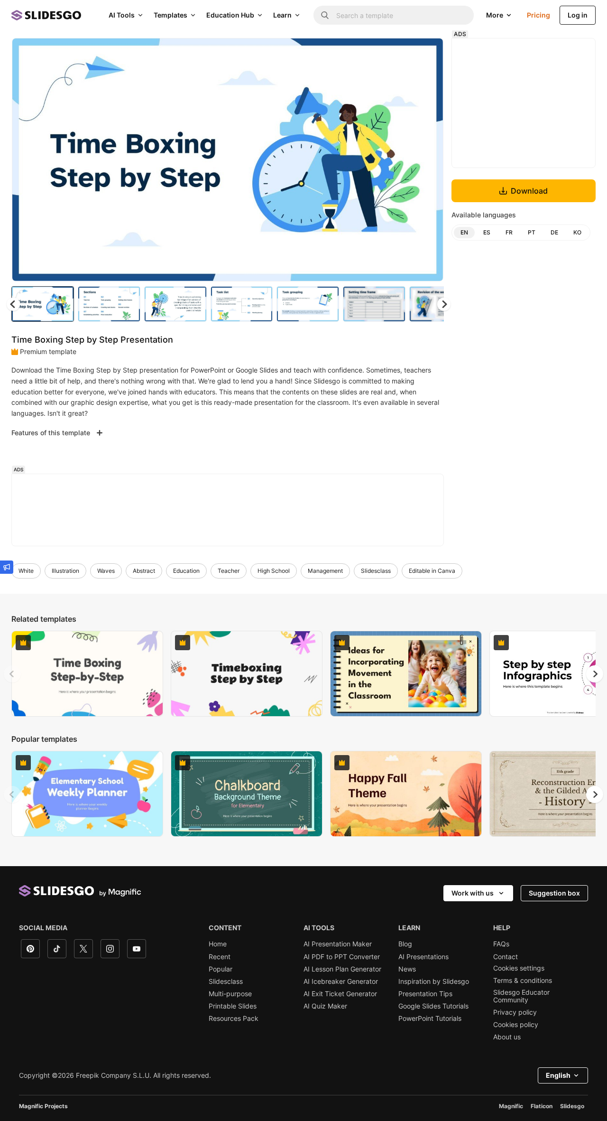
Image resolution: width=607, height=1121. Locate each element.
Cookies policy (515, 1024)
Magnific (511, 1106)
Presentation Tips (425, 994)
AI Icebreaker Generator (341, 981)
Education (186, 570)
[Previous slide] (12, 673)
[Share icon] (427, 53)
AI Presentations (423, 957)
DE (554, 232)
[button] (443, 304)
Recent (219, 957)
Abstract (144, 570)
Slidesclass (376, 570)
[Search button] (324, 15)
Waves (106, 570)
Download (529, 191)
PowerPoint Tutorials (429, 1018)
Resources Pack (233, 1018)
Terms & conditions (522, 980)
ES (486, 232)
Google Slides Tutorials (433, 1006)
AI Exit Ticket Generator (340, 994)
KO (577, 232)
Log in (578, 15)
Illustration (65, 570)
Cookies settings (518, 968)
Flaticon (541, 1106)
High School (274, 570)
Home (218, 944)
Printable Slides (233, 1006)
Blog (405, 944)
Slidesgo (572, 1106)
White (26, 570)
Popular (220, 969)
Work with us (472, 893)
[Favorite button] (402, 53)
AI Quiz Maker (325, 1006)
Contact (505, 957)
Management (325, 570)
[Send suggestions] (6, 567)
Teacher (228, 570)
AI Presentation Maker (338, 944)
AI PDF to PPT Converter (342, 957)
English (558, 1075)
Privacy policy (515, 1012)
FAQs (501, 944)
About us (507, 1037)
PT (531, 232)
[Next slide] (429, 159)
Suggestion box (554, 893)
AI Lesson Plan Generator (342, 969)
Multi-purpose (230, 994)
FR (509, 232)
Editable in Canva (432, 570)
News (407, 969)
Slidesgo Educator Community (521, 996)
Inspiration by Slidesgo (433, 981)
